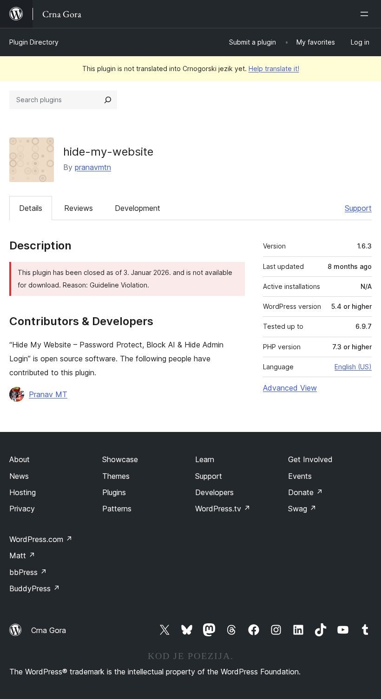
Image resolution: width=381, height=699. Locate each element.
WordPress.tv (222, 508)
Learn (204, 459)
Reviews (78, 208)
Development (137, 208)
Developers (214, 492)
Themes (116, 476)
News (19, 476)
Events (300, 476)
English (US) (353, 367)
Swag (302, 508)
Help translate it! (274, 68)
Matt (22, 555)
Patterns (116, 508)
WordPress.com (40, 539)
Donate (305, 492)
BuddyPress (34, 588)
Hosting (22, 492)
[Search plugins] (108, 100)
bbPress (28, 572)
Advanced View (290, 387)
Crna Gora (48, 630)
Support (358, 208)
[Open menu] (366, 14)
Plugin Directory (34, 42)
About (19, 459)
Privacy (22, 508)
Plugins (114, 492)
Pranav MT (48, 394)
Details (30, 208)
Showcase (120, 459)
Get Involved (310, 459)
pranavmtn (93, 167)
